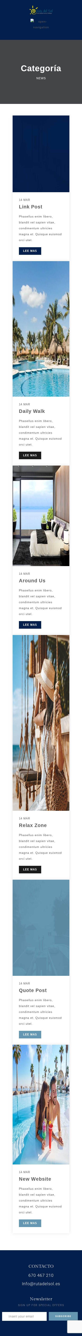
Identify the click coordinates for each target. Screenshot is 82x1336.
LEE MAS (30, 250)
